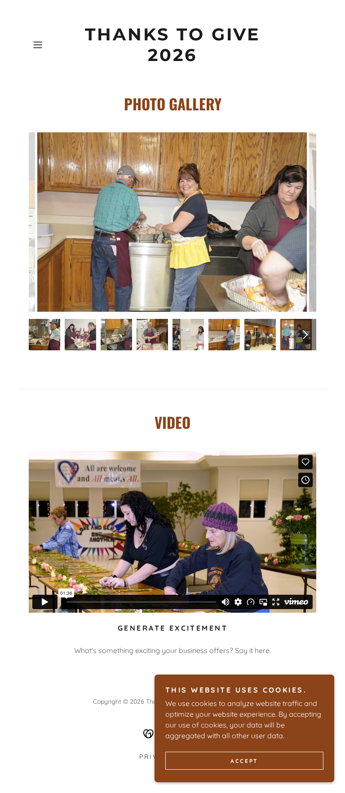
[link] (172, 58)
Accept (244, 761)
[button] (50, 45)
